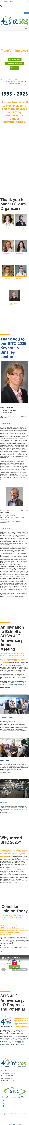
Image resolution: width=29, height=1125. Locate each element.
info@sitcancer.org (8, 1078)
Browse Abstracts (14, 59)
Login (26, 13)
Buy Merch (14, 68)
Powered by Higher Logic (14, 1124)
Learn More (4, 952)
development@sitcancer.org (17, 684)
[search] (27, 1)
